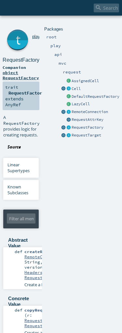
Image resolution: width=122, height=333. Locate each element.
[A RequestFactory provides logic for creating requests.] (68, 127)
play (36, 36)
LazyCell (81, 104)
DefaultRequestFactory (95, 96)
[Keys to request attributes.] (68, 119)
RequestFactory (87, 127)
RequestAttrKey (87, 119)
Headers (33, 272)
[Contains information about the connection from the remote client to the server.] (68, 112)
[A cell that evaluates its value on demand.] (68, 104)
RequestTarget (86, 135)
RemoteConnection (90, 111)
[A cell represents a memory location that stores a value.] (68, 89)
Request (33, 320)
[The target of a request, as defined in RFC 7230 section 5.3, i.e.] (68, 135)
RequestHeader (41, 277)
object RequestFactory (21, 75)
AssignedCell (85, 81)
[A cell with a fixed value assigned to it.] (68, 81)
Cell (76, 88)
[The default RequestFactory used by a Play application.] (68, 96)
